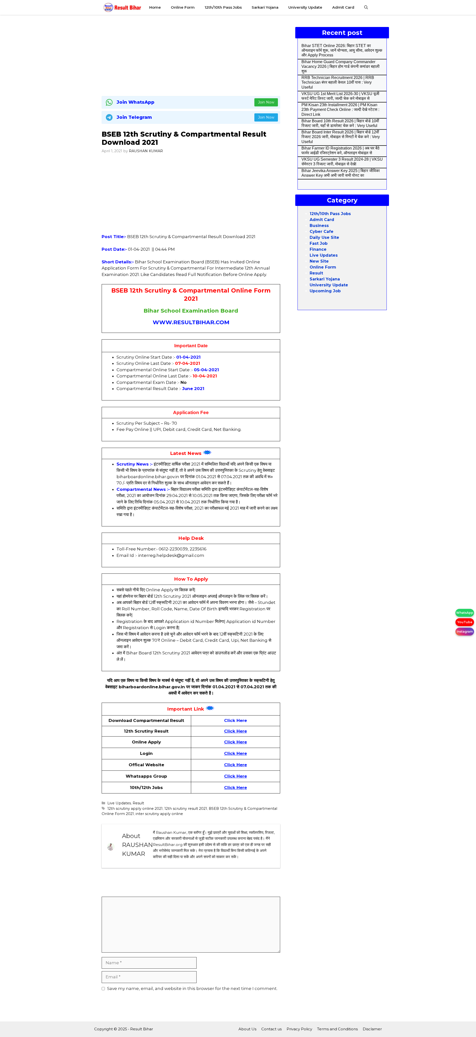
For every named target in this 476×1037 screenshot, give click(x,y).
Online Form (183, 7)
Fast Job (318, 243)
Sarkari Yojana (265, 7)
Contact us (271, 1029)
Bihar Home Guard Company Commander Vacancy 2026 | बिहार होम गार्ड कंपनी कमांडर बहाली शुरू (340, 66)
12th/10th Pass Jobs (223, 7)
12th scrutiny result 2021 (185, 808)
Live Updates (119, 803)
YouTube (464, 622)
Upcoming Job (325, 291)
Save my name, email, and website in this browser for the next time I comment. (192, 988)
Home (155, 7)
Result (138, 803)
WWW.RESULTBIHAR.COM (191, 322)
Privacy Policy (299, 1029)
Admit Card (343, 7)
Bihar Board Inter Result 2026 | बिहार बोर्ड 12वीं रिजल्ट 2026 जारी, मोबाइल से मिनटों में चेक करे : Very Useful (340, 137)
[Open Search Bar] (366, 7)
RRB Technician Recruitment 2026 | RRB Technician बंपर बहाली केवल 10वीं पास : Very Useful (337, 82)
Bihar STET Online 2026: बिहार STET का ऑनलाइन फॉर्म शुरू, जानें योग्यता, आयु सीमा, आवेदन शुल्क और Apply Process (341, 50)
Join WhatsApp (135, 102)
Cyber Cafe (321, 231)
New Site (319, 261)
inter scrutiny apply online (159, 814)
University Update (305, 7)
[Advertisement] (191, 54)
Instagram (465, 631)
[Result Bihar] (122, 7)
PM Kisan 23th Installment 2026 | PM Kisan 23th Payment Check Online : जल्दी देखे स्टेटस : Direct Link (340, 109)
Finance (318, 249)
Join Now (266, 102)
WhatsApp (464, 613)
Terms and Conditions (337, 1029)
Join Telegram (134, 117)
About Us (247, 1029)
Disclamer (372, 1029)
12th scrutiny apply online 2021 (135, 808)
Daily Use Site (324, 237)
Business (319, 225)
